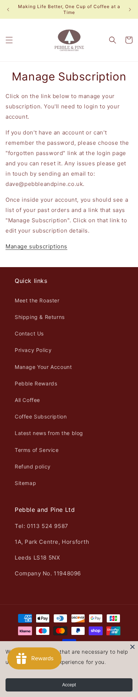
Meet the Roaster (37, 300)
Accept (69, 684)
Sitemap (25, 483)
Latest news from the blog (49, 433)
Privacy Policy (33, 350)
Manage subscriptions (36, 246)
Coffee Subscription (41, 416)
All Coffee (27, 400)
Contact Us (29, 333)
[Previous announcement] (8, 9)
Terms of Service (37, 450)
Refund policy (33, 466)
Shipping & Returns (40, 317)
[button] (9, 40)
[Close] (132, 646)
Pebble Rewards (36, 383)
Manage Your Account (43, 367)
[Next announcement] (130, 9)
